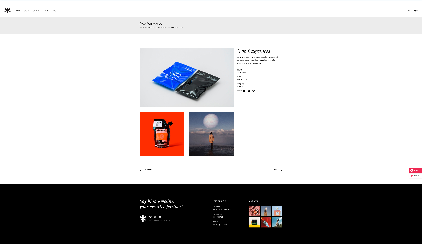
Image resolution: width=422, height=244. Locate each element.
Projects (240, 86)
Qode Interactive (164, 220)
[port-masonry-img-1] (186, 77)
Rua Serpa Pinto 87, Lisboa (223, 210)
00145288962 (218, 217)
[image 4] (254, 222)
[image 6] (277, 222)
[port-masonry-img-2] (162, 134)
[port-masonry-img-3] (211, 134)
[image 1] (254, 211)
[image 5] (266, 222)
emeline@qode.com (220, 225)
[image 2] (266, 211)
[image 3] (277, 211)
